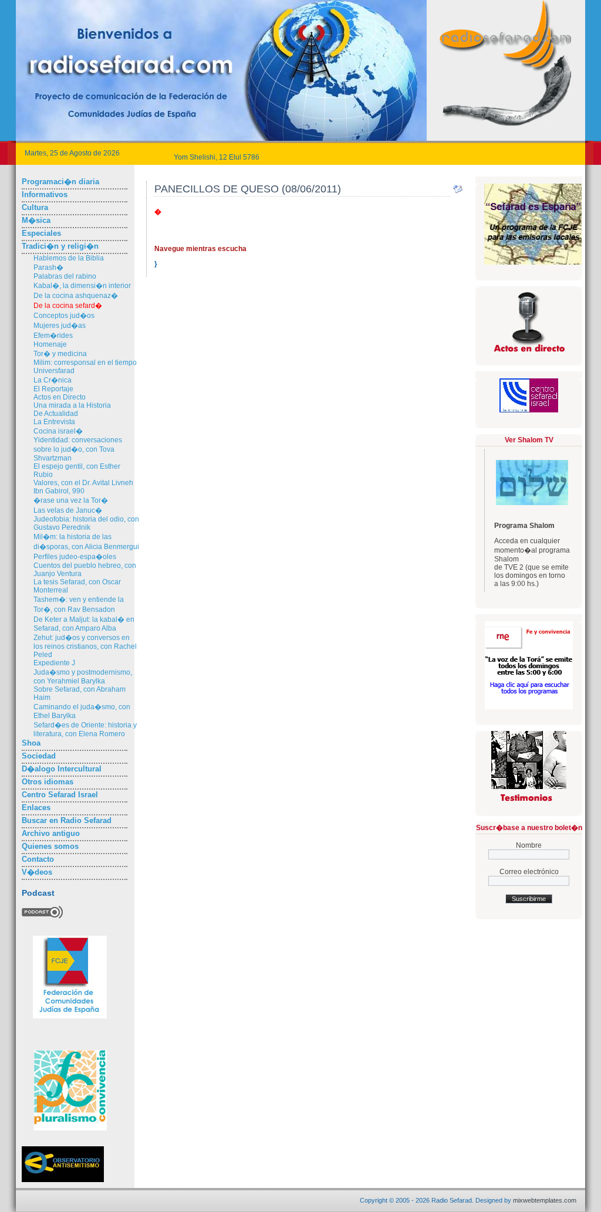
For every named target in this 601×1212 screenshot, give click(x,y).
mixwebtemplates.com (544, 1200)
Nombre (529, 845)
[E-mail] (457, 192)
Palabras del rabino (64, 276)
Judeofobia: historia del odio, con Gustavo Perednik (86, 523)
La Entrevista (54, 422)
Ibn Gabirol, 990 (59, 491)
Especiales (41, 233)
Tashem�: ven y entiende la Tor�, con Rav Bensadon (78, 604)
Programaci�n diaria (60, 181)
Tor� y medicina (60, 354)
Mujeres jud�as (59, 325)
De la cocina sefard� (67, 306)
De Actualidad (55, 413)
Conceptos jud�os (63, 316)
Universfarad (54, 371)
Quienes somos (50, 846)
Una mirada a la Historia (72, 405)
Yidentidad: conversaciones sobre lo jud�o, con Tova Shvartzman (77, 449)
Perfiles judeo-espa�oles (74, 557)
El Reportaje (53, 389)
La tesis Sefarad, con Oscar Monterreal (77, 586)
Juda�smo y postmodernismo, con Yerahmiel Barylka (82, 676)
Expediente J (54, 663)
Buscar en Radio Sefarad (67, 820)
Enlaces (36, 807)
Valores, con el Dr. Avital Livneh (83, 483)
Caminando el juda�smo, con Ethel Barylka (81, 711)
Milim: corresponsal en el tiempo (85, 362)
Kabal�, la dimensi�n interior (82, 286)
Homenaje (50, 344)
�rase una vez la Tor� (70, 500)
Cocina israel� (58, 431)
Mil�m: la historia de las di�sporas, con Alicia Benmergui (86, 542)
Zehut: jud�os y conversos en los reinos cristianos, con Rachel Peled (85, 646)
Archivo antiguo (51, 833)
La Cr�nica (52, 380)
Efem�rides (53, 335)
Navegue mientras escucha (200, 249)
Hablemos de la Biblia (68, 258)
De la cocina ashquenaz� (75, 296)
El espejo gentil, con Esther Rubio (76, 470)
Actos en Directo (59, 397)
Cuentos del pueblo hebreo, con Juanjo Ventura (84, 569)
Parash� (48, 267)
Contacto (38, 859)
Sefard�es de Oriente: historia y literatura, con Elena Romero (85, 729)
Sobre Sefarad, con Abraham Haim (79, 693)
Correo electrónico (529, 872)
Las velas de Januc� (67, 510)
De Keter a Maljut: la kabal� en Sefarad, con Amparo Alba (83, 623)
